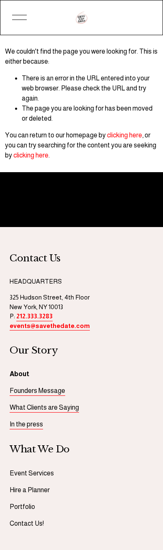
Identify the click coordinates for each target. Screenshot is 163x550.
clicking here (124, 135)
